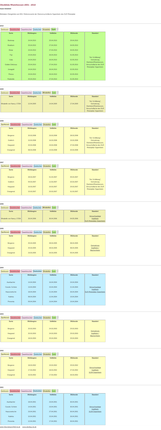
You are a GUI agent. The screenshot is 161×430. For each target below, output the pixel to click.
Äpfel (54, 93)
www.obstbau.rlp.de (29, 427)
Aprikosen (4, 29)
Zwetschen (37, 29)
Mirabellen (46, 29)
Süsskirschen (15, 29)
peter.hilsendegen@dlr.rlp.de (10, 427)
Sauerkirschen (26, 29)
